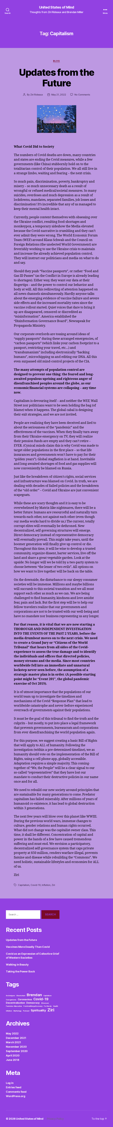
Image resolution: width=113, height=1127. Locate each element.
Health (55, 1006)
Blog (56, 61)
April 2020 (12, 1055)
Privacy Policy (55, 1118)
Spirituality (38, 1010)
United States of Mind (56, 7)
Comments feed (16, 1091)
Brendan (34, 995)
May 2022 (12, 1033)
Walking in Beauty (17, 964)
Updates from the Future (56, 78)
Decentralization (15, 1002)
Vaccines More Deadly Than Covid (28, 946)
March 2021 (13, 1042)
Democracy (33, 1002)
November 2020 (16, 1046)
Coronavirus (25, 999)
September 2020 (17, 1051)
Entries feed (13, 1087)
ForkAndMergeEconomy (33, 1006)
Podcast (26, 1011)
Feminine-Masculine (14, 1006)
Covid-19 (36, 885)
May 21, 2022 (58, 94)
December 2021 (16, 1037)
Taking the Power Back (20, 971)
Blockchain (20, 996)
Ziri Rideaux (36, 94)
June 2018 (12, 1059)
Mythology (17, 1011)
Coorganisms (11, 1000)
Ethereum (45, 1003)
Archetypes (10, 996)
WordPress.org (15, 1096)
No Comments (82, 94)
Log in (9, 1082)
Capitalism (23, 885)
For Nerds (48, 1006)
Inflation (46, 885)
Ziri (53, 885)
